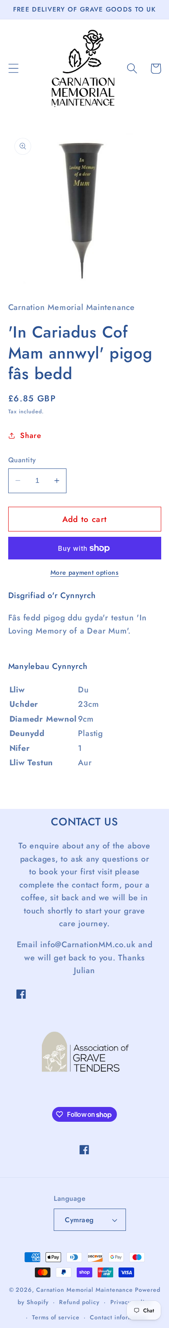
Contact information (118, 1317)
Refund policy (79, 1302)
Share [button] (30, 435)
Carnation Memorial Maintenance (84, 1290)
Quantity (22, 460)
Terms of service (56, 1317)
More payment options (84, 572)
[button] (13, 68)
